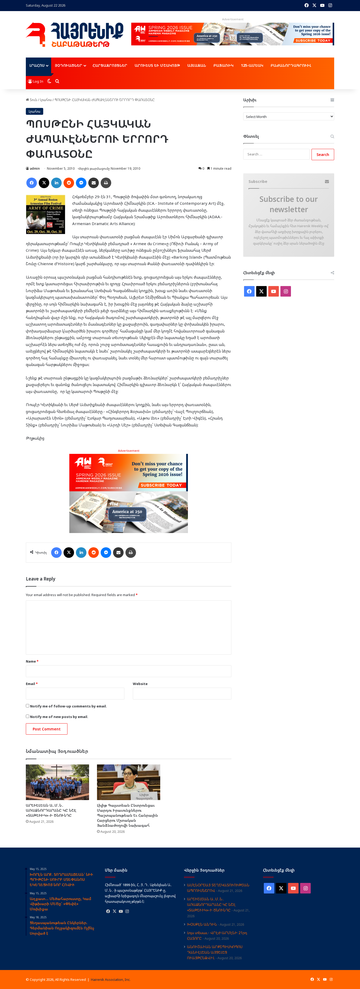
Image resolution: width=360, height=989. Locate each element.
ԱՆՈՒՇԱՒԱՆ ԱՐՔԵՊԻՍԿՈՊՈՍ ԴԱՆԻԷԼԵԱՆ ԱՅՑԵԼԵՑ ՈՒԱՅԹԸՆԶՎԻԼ (214, 952)
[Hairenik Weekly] (74, 34)
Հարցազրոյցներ (110, 65)
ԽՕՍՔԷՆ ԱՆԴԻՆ (202, 924)
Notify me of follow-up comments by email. (68, 706)
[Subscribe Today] (128, 493)
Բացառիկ (223, 65)
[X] (114, 911)
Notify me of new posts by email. (59, 716)
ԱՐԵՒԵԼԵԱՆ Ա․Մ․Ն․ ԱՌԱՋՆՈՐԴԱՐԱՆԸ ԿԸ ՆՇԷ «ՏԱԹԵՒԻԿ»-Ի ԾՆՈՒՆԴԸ (51, 810)
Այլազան (196, 65)
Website (140, 683)
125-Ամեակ (252, 65)
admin (35, 168)
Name (32, 661)
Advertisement (128, 451)
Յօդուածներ (68, 65)
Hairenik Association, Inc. (110, 979)
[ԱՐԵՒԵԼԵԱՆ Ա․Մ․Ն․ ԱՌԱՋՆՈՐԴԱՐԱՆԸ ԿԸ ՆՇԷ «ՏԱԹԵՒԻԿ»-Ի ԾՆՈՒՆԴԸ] (57, 782)
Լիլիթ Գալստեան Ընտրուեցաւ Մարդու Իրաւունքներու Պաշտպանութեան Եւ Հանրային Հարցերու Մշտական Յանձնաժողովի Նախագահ (127, 815)
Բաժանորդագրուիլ (291, 65)
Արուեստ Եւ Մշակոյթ (157, 65)
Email (32, 683)
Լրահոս (37, 65)
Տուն (33, 99)
